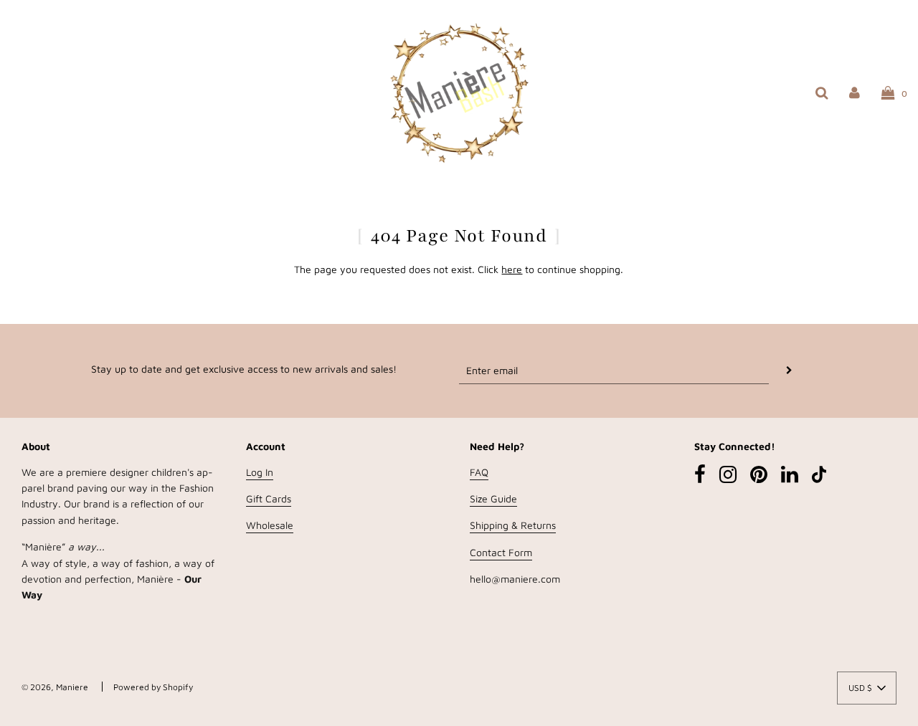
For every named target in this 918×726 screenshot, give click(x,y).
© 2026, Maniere (55, 687)
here (511, 269)
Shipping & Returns (513, 525)
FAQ (479, 472)
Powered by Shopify (153, 687)
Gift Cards (268, 498)
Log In (259, 472)
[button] (866, 688)
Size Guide (493, 498)
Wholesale (269, 525)
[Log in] (854, 92)
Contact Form (501, 552)
